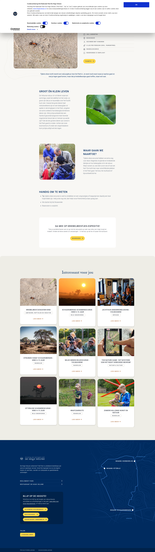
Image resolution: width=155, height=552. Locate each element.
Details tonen (31, 29)
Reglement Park (27, 481)
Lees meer (37, 319)
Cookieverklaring (45, 550)
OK (136, 4)
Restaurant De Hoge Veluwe (32, 484)
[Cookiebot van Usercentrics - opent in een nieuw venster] (15, 29)
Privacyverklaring (27, 550)
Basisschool (30, 514)
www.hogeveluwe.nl (39, 8)
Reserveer (76, 238)
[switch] (66, 23)
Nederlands (28, 534)
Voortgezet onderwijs (34, 519)
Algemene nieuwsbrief (34, 509)
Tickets (88, 61)
